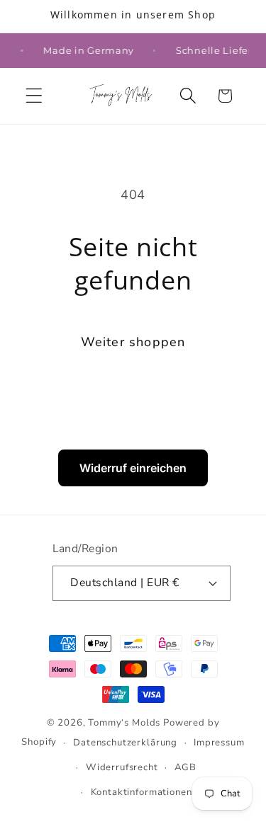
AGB (185, 767)
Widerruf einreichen (133, 468)
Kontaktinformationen (141, 792)
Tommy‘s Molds (124, 722)
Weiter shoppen (133, 341)
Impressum (219, 742)
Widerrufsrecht (122, 767)
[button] (34, 96)
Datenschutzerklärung (125, 742)
